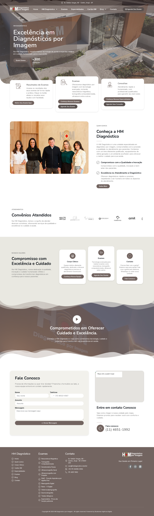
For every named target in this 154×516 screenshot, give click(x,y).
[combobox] (52, 396)
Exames (64, 9)
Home (35, 9)
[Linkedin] (140, 467)
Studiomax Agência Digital (103, 511)
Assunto (18, 400)
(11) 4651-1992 (117, 429)
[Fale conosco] (100, 428)
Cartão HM (91, 9)
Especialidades (77, 9)
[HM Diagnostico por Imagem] (19, 11)
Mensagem (19, 408)
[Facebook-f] (130, 467)
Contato (113, 9)
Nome (17, 392)
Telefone (53, 392)
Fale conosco (111, 426)
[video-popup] (77, 319)
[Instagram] (135, 467)
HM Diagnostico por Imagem (63, 511)
